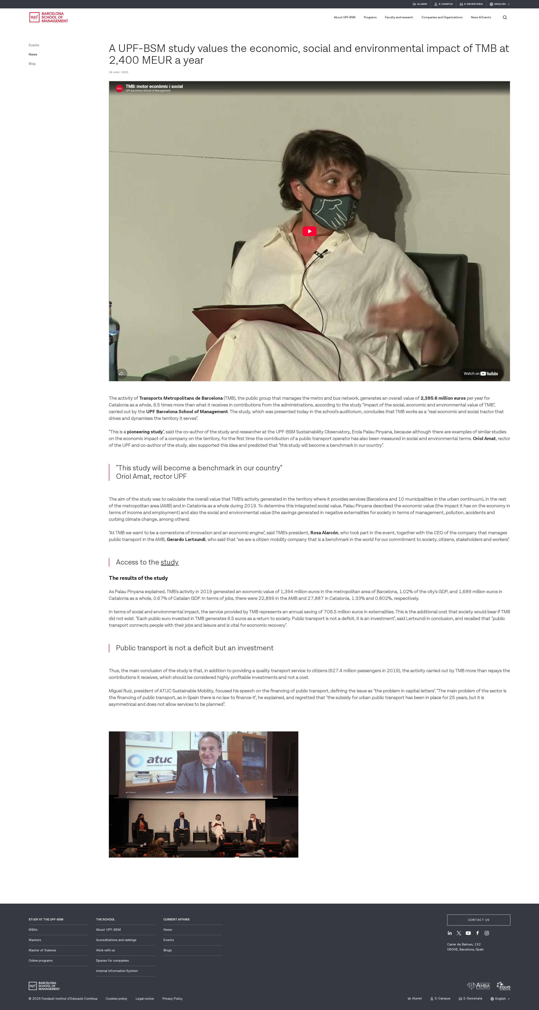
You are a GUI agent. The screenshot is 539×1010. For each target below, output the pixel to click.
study (170, 562)
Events (34, 45)
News (33, 54)
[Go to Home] (49, 17)
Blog (32, 64)
